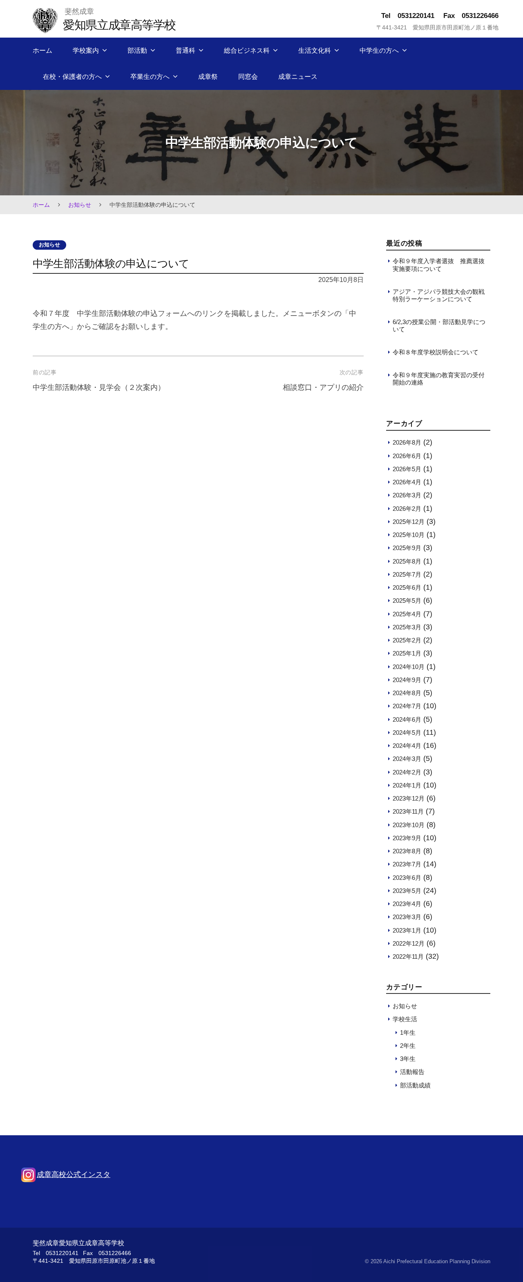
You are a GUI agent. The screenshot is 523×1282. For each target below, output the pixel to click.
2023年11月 (408, 811)
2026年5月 (407, 468)
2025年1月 (407, 653)
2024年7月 (407, 706)
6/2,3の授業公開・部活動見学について (439, 325)
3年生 (408, 1058)
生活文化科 (314, 50)
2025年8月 (407, 561)
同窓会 (248, 76)
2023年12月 (409, 798)
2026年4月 (407, 482)
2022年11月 (408, 956)
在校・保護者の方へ (72, 76)
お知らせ (79, 204)
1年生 (408, 1032)
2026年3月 (407, 495)
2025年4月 (407, 614)
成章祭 (208, 76)
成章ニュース (297, 76)
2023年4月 (407, 903)
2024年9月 (407, 679)
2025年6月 (407, 587)
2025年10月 (409, 534)
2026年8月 (407, 442)
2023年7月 (407, 864)
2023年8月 (407, 851)
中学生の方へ (379, 50)
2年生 (408, 1045)
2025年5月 (407, 600)
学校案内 (86, 50)
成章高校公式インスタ (73, 1174)
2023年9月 (407, 838)
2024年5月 (407, 732)
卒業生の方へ (150, 76)
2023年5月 (407, 890)
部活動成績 (415, 1085)
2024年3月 (407, 758)
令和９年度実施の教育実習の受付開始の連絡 (439, 378)
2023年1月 (407, 930)
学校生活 (405, 1019)
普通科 (185, 50)
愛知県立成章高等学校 (119, 24)
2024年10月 (409, 666)
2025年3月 (407, 627)
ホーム (42, 50)
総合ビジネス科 (247, 50)
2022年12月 (409, 943)
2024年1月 (407, 785)
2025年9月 (407, 547)
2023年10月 (409, 824)
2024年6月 (407, 719)
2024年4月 (407, 745)
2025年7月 (407, 574)
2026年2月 (407, 508)
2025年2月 (407, 640)
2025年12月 (409, 521)
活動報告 (412, 1071)
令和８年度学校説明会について (435, 352)
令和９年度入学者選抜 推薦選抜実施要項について (439, 264)
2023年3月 (407, 916)
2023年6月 (407, 877)
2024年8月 (407, 692)
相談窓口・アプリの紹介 (323, 387)
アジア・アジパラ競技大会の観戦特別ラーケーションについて (439, 295)
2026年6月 (407, 455)
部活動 (137, 50)
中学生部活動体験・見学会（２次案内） (99, 387)
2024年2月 (407, 772)
